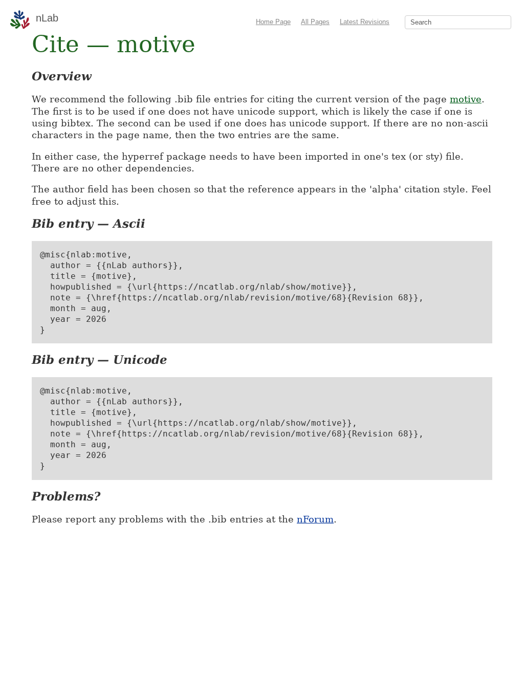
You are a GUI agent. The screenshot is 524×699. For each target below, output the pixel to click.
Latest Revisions (364, 22)
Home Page (273, 22)
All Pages (315, 22)
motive (466, 99)
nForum (315, 519)
